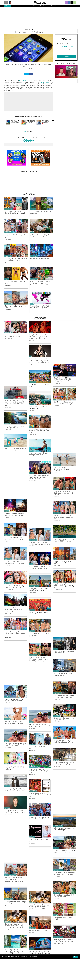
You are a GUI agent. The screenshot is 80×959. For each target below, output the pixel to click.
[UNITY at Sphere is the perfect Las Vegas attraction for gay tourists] (40, 558)
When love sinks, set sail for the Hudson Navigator (63, 674)
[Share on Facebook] (31, 74)
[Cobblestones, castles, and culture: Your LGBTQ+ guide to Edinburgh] (64, 865)
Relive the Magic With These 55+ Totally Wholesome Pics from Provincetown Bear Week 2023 (40, 283)
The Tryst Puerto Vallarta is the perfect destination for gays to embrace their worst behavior (14, 879)
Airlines (7, 921)
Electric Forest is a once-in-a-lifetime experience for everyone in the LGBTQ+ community (39, 659)
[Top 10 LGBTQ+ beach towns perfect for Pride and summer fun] (15, 713)
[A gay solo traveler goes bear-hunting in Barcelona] (64, 553)
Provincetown (34, 279)
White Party (8, 256)
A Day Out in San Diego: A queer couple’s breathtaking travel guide (15, 789)
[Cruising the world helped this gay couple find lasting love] (15, 735)
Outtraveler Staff (29, 68)
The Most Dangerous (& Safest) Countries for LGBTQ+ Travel (39, 307)
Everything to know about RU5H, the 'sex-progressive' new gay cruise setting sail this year (39, 336)
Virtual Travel (43, 5)
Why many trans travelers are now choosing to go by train (15, 426)
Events (32, 232)
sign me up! (66, 56)
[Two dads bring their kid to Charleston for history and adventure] (64, 459)
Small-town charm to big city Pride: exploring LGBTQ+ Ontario (64, 851)
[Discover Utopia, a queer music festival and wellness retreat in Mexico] (15, 505)
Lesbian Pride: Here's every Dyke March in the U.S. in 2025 (39, 818)
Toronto (55, 848)
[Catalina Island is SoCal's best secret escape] (40, 399)
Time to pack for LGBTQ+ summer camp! (39, 385)
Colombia (7, 696)
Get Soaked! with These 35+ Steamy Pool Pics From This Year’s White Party (16, 235)
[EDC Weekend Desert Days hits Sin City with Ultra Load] (64, 887)
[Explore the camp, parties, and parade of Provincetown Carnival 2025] (15, 624)
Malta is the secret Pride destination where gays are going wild (64, 585)
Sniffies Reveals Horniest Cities (39, 258)
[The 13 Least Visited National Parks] (41, 203)
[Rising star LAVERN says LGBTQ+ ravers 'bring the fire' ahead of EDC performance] (15, 802)
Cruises (7, 741)
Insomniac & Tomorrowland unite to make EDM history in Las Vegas (39, 952)
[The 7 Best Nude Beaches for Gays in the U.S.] (16, 298)
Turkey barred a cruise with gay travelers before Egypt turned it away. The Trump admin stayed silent (14, 402)
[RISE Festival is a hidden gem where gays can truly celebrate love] (15, 529)
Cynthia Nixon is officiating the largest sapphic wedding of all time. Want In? (63, 379)
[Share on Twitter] (26, 74)
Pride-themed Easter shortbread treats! (63, 918)
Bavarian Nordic (9, 583)
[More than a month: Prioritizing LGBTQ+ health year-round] (15, 577)
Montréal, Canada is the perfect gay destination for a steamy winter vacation (15, 563)
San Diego (7, 786)
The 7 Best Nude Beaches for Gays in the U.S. (16, 306)
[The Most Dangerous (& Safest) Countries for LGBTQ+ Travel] (41, 298)
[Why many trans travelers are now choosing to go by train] (15, 418)
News (6, 398)
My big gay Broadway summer (38, 613)
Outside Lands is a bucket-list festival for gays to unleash (13, 335)
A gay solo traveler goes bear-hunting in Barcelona (63, 562)
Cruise (31, 332)
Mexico (6, 511)
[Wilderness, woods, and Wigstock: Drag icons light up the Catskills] (15, 758)
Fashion (7, 279)
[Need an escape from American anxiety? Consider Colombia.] (15, 691)
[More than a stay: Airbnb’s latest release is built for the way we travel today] (40, 785)
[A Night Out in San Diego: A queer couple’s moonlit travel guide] (64, 754)
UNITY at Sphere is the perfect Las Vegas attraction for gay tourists (39, 567)
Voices (15, 5)
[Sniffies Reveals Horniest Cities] (41, 250)
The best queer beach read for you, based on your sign (15, 449)
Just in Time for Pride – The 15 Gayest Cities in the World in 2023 (15, 212)
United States (33, 586)
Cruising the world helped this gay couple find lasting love (15, 744)
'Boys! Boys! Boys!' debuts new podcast (38, 840)
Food (54, 915)
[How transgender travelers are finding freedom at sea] (40, 445)
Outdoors (33, 209)
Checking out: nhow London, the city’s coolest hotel (64, 719)
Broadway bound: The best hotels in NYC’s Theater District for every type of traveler (64, 941)
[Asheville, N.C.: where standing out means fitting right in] (64, 820)
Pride (30, 426)
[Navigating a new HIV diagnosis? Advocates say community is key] (38, 122)
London (55, 715)
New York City (28, 29)
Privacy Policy (25, 956)
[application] (66, 71)
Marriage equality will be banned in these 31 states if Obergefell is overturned (40, 590)
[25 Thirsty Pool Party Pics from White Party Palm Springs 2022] (16, 250)
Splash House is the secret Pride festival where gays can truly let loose (39, 635)
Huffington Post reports (44, 82)
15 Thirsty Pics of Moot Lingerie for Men (15, 282)
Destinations (8, 332)
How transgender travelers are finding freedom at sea (38, 454)
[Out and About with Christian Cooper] (40, 739)
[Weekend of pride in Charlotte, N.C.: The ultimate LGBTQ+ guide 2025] (40, 761)
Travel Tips (8, 209)
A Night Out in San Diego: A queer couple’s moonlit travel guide (64, 763)
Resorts (23, 5)
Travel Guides (57, 465)
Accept (75, 956)
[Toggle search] (66, 2)
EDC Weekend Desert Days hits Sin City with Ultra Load (64, 896)
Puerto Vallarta (9, 875)
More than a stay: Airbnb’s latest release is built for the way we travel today (40, 794)
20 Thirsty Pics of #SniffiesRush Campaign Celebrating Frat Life (39, 235)
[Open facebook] (69, 2)
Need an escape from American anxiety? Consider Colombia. (14, 699)
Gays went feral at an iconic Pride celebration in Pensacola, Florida (64, 741)
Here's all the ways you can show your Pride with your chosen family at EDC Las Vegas (39, 477)
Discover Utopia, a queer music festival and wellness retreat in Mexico (14, 515)
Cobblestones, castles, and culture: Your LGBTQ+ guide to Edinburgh (64, 873)
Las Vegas (31, 473)
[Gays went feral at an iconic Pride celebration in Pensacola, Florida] (64, 732)
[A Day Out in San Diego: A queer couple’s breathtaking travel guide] (15, 780)
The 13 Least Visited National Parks (40, 211)
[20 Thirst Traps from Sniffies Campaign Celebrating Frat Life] (41, 226)
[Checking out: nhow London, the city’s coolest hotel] (64, 710)
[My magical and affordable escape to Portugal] (15, 894)
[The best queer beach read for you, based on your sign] (15, 440)
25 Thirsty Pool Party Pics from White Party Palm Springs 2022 (16, 259)
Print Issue (8, 423)
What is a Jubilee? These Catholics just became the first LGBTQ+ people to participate (15, 609)
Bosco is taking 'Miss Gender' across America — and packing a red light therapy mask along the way (39, 361)
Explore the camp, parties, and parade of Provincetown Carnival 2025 (15, 633)
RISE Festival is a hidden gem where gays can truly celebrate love (14, 539)
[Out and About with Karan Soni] (40, 922)
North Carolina (33, 767)
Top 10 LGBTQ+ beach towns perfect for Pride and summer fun (15, 722)
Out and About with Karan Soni (38, 930)
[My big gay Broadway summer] (40, 605)
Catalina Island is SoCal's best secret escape (38, 407)
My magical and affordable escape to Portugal (15, 902)
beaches (7, 446)
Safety (32, 303)
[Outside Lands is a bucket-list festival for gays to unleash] (15, 327)
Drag (6, 763)
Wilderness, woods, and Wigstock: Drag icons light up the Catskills (15, 766)
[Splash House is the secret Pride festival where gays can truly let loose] (40, 625)
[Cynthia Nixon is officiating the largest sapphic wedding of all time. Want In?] (64, 370)
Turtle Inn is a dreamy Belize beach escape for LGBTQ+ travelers (64, 540)
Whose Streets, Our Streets (25, 80)
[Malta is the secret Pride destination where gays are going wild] (64, 576)
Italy (6, 605)
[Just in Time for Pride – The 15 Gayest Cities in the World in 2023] (16, 203)
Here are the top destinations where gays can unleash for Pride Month (39, 430)
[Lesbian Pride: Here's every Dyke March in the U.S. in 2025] (40, 809)
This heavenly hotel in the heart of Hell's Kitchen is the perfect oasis (64, 696)
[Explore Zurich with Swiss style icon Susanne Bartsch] (64, 643)
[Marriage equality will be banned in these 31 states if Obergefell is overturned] (40, 581)
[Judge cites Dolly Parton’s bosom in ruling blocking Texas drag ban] (23, 122)
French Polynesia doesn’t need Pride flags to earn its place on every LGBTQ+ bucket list (14, 951)
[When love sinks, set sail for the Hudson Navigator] (64, 665)
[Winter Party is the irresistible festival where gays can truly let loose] (64, 507)
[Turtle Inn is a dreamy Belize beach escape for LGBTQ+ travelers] (64, 531)
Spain (54, 559)
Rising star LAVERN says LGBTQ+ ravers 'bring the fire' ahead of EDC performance (15, 812)
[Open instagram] (74, 2)
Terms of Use (34, 956)
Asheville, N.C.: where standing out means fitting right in (64, 829)
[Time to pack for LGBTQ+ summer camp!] (40, 376)
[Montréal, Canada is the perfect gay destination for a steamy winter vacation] (15, 553)
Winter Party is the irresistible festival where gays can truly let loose (63, 516)
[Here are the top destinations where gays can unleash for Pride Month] (40, 421)
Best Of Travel (32, 5)
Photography (8, 232)
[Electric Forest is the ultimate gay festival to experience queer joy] (64, 394)
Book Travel (54, 5)
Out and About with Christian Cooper (38, 747)
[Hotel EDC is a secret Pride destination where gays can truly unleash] (64, 483)
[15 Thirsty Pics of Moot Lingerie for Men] (16, 273)
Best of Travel (34, 256)
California (32, 631)
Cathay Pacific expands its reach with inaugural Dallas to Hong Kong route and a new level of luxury (14, 926)
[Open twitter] (71, 2)
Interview (7, 808)
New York (31, 610)
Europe (55, 581)
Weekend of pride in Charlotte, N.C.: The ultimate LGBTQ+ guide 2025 (39, 770)
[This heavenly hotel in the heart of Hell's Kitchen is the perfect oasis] (64, 688)
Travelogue (8, 899)
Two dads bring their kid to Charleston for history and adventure (62, 469)
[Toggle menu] (6, 2)
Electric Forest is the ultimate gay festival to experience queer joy (64, 402)
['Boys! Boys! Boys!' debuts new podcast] (40, 831)
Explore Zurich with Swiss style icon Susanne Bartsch (64, 652)
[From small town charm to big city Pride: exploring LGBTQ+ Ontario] (64, 842)
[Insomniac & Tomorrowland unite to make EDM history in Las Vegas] (40, 943)
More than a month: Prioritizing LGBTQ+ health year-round (14, 586)
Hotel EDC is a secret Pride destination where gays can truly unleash (63, 493)
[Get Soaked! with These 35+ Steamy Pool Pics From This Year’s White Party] (16, 226)
